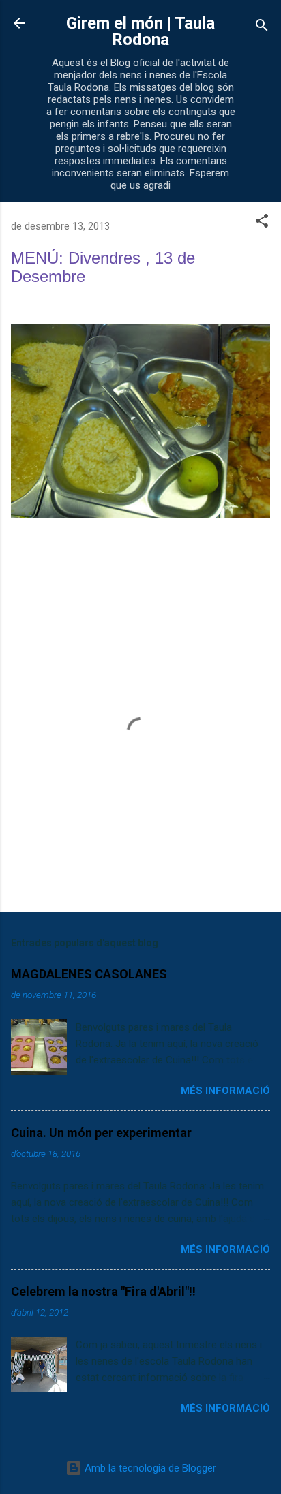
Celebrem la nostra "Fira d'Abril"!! (103, 1291)
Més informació (225, 1091)
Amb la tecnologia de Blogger (149, 1468)
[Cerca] (262, 27)
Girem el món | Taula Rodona (140, 31)
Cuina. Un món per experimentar (101, 1132)
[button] (262, 223)
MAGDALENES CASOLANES (89, 974)
